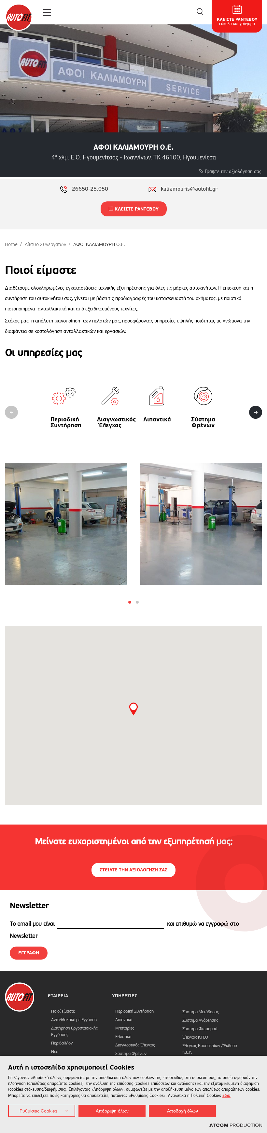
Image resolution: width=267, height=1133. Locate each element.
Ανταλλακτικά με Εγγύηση (74, 1020)
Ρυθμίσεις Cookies (38, 1110)
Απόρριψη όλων (112, 1110)
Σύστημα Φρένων (131, 1054)
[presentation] (11, 412)
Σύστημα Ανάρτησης (200, 1020)
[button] (129, 602)
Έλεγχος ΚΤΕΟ (195, 1037)
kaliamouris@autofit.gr (189, 189)
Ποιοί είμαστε (63, 1011)
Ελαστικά (123, 1037)
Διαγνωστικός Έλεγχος (135, 1045)
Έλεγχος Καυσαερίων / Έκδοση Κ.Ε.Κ (209, 1049)
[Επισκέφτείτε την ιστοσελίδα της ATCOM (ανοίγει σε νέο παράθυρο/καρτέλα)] (235, 1125)
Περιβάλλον (62, 1043)
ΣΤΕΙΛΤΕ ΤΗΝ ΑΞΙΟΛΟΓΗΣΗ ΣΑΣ (133, 870)
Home (11, 244)
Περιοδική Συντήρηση (134, 1011)
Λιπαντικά (123, 1020)
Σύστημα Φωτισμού (199, 1029)
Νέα (54, 1052)
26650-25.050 (90, 189)
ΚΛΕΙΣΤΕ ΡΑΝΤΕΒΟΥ (136, 209)
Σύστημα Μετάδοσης (200, 1012)
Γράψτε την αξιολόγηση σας (232, 171)
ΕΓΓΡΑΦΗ (28, 953)
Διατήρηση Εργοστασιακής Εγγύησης (74, 1031)
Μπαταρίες (124, 1028)
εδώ (226, 1096)
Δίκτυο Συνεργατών (45, 244)
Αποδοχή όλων (182, 1110)
